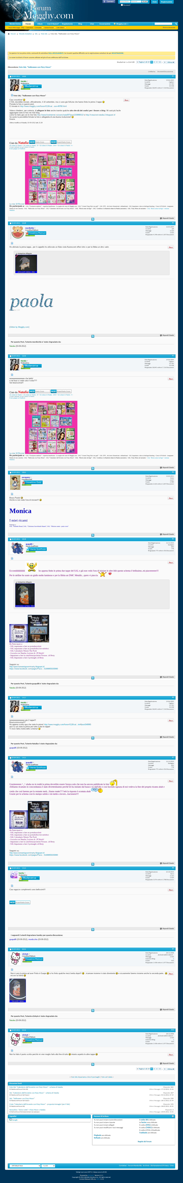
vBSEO (98, 1179)
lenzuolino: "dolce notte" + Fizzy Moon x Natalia (27, 1110)
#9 (173, 949)
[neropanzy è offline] (15, 482)
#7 (173, 757)
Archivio (146, 1166)
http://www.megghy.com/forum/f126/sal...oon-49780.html (43, 106)
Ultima (169, 62)
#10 (172, 1030)
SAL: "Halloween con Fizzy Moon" (22, 1098)
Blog (80, 24)
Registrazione (166, 2)
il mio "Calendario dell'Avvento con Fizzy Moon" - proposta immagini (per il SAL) (39, 1104)
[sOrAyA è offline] (15, 958)
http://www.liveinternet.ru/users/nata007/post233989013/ (60, 115)
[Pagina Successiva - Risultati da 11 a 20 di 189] (165, 62)
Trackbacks (143, 1133)
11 (160, 62)
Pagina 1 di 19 (144, 62)
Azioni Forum (49, 28)
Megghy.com (121, 24)
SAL (36, 34)
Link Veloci (60, 28)
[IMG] (148, 1125)
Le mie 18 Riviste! (16, 204)
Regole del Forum (145, 1142)
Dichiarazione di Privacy (160, 1166)
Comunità (38, 28)
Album (40, 24)
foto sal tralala (107, 1077)
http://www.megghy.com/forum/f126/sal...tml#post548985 (67, 724)
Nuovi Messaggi (14, 28)
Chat (92, 24)
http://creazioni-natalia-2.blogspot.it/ (100, 115)
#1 (173, 76)
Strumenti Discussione (164, 71)
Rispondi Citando (168, 218)
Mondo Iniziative (25, 34)
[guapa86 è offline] (17, 548)
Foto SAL (44, 34)
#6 (173, 697)
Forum (28, 24)
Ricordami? (127, 5)
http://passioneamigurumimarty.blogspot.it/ (27, 667)
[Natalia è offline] (14, 85)
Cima (172, 1166)
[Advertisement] (60, 42)
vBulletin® (91, 1175)
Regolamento (67, 24)
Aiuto (154, 2)
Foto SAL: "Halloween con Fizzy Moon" (35, 67)
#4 (173, 472)
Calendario (29, 28)
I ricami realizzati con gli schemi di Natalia (21, 147)
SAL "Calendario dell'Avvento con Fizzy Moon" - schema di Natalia (34, 1093)
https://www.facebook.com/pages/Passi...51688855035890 (33, 669)
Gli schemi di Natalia (15, 145)
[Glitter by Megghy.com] (19, 327)
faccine (144, 1122)
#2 (173, 223)
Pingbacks (97, 1135)
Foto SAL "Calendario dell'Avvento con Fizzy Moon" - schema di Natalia (36, 1087)
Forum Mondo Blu (135, 1166)
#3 (173, 356)
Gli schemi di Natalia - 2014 (48, 145)
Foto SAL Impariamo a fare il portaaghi (85, 1077)
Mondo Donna (15, 24)
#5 (173, 539)
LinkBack (151, 71)
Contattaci (123, 1166)
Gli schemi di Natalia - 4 (65, 145)
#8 (173, 868)
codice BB (144, 1120)
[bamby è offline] (13, 874)
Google (14, 1120)
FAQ (22, 28)
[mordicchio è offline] (17, 232)
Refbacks (97, 1138)
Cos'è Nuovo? (53, 24)
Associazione (104, 24)
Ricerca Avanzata (169, 27)
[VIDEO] (149, 1128)
